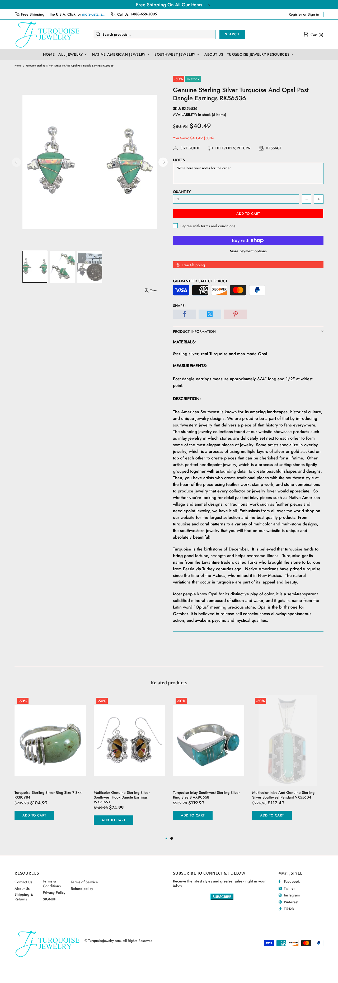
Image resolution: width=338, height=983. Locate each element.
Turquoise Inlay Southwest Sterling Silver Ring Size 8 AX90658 (206, 795)
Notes (179, 160)
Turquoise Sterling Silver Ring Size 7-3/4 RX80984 (48, 795)
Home (18, 66)
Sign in (313, 14)
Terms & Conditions (52, 883)
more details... (93, 14)
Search (232, 34)
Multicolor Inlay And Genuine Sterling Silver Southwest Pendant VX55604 (283, 795)
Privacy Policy (54, 892)
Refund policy (82, 888)
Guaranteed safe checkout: (200, 281)
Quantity (182, 191)
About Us (22, 888)
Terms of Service (84, 882)
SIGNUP (49, 899)
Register (295, 14)
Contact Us (23, 882)
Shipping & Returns (24, 896)
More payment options (248, 251)
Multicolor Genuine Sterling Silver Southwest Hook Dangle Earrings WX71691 (122, 797)
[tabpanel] (208, 763)
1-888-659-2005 (143, 14)
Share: (179, 305)
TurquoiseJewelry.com (48, 34)
